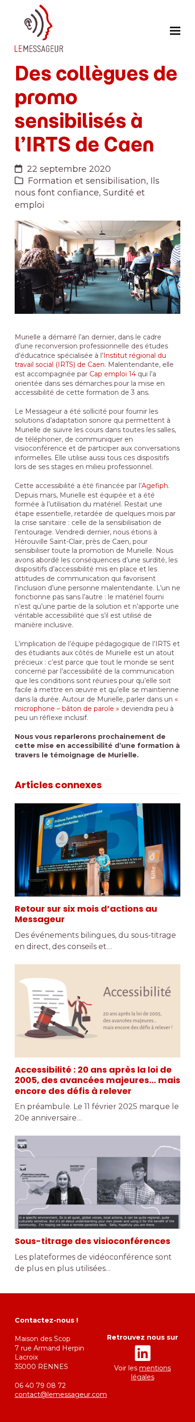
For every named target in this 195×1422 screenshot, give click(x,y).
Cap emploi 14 (112, 374)
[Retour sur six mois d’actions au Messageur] (97, 850)
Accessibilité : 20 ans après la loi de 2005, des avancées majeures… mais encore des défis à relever (97, 1080)
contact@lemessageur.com (61, 1394)
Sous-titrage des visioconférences (92, 1241)
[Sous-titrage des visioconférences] (97, 1182)
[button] (175, 31)
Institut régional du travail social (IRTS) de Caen (90, 360)
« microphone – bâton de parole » (96, 704)
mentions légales (151, 1373)
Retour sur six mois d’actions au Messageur (86, 914)
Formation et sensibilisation (87, 181)
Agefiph (155, 485)
